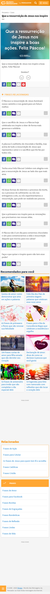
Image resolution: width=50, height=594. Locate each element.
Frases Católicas (10, 467)
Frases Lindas (8, 527)
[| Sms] (14, 84)
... (45, 113)
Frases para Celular (12, 454)
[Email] (18, 84)
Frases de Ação (10, 448)
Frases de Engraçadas (12, 509)
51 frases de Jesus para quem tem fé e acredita (24, 461)
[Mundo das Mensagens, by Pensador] (13, 3)
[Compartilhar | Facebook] (4, 84)
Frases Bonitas (9, 502)
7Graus (19, 588)
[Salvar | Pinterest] (23, 84)
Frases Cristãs (9, 473)
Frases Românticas (11, 515)
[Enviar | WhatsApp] (9, 84)
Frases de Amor (9, 490)
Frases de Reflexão (11, 521)
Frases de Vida (9, 533)
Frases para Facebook (12, 496)
